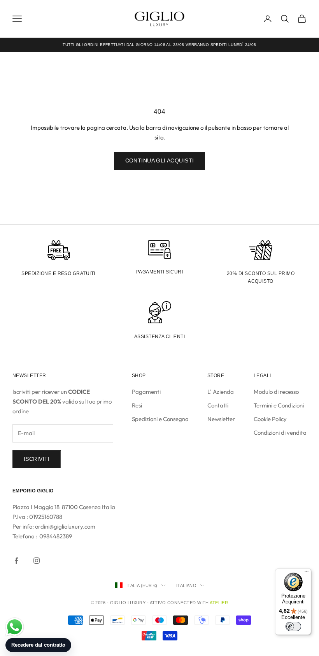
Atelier (219, 602)
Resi (137, 405)
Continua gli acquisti (159, 160)
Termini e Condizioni (279, 405)
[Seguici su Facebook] (16, 560)
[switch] (293, 626)
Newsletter (221, 419)
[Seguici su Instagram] (36, 560)
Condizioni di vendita (280, 432)
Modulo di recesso (276, 391)
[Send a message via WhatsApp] (14, 627)
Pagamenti (146, 391)
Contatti (217, 405)
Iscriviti (37, 459)
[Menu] (306, 573)
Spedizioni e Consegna (160, 419)
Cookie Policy (270, 419)
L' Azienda (220, 391)
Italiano (186, 585)
